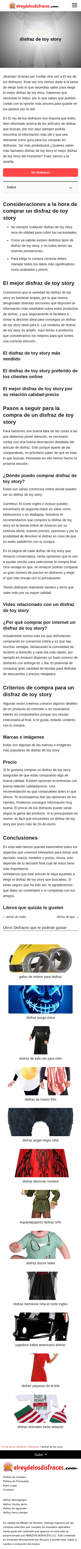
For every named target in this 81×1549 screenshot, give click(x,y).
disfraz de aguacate (15, 1508)
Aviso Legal (10, 1485)
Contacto (8, 1489)
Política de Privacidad (16, 1481)
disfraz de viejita (16, 916)
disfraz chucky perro (15, 1504)
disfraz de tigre (66, 916)
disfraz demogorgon (15, 1499)
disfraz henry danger (15, 1512)
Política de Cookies (14, 1477)
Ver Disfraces (40, 172)
